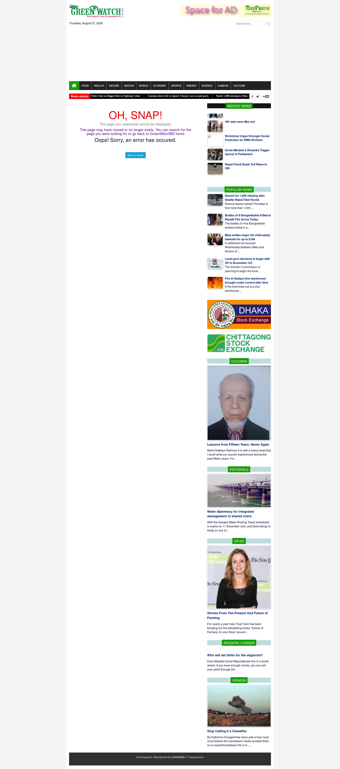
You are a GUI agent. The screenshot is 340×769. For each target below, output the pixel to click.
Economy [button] (159, 85)
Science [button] (207, 85)
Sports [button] (176, 85)
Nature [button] (114, 85)
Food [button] (85, 85)
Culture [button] (239, 85)
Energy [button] (191, 85)
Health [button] (99, 85)
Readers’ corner (239, 642)
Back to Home (135, 155)
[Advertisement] (170, 54)
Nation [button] (129, 85)
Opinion (239, 680)
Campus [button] (223, 85)
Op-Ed (239, 541)
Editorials (239, 469)
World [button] (143, 85)
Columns (239, 361)
